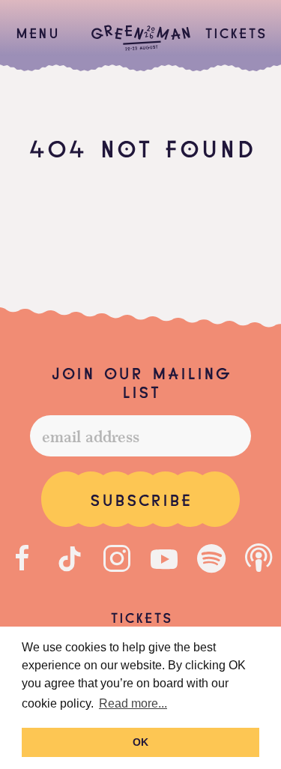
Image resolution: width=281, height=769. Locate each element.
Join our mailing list (140, 381)
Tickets (235, 31)
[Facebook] (22, 558)
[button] (37, 32)
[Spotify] (211, 558)
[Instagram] (117, 558)
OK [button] (140, 742)
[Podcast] (259, 558)
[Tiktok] (70, 558)
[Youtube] (164, 558)
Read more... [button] (133, 703)
